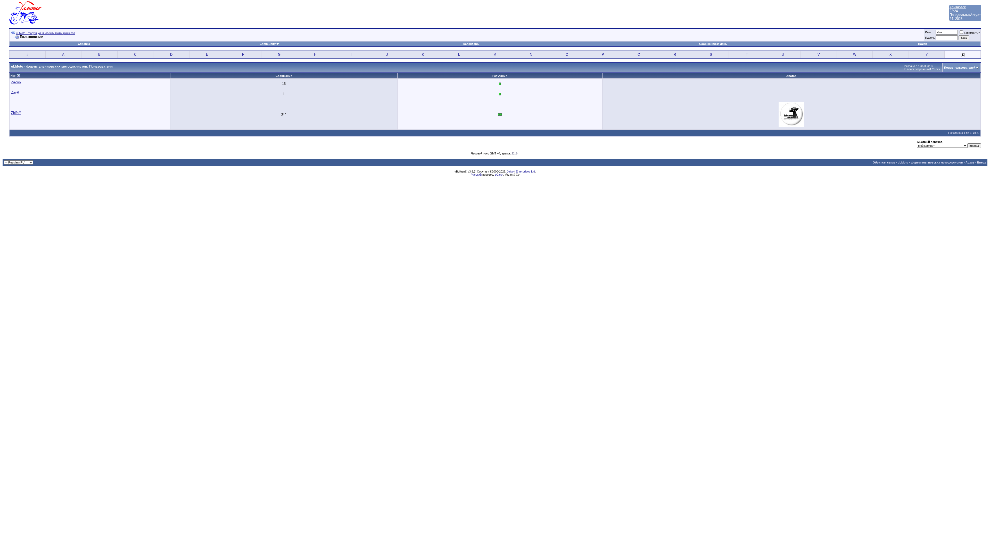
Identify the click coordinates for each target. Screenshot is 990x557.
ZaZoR (16, 82)
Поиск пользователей (959, 67)
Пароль (930, 37)
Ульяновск (958, 7)
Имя (928, 32)
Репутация (499, 75)
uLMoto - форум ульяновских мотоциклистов (45, 33)
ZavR (15, 92)
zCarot (499, 174)
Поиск (922, 43)
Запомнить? (972, 32)
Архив (970, 162)
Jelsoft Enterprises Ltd (521, 171)
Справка (84, 43)
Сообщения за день (713, 43)
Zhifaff (16, 113)
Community (268, 43)
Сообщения (284, 75)
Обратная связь (884, 162)
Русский (476, 174)
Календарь (471, 43)
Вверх (981, 162)
